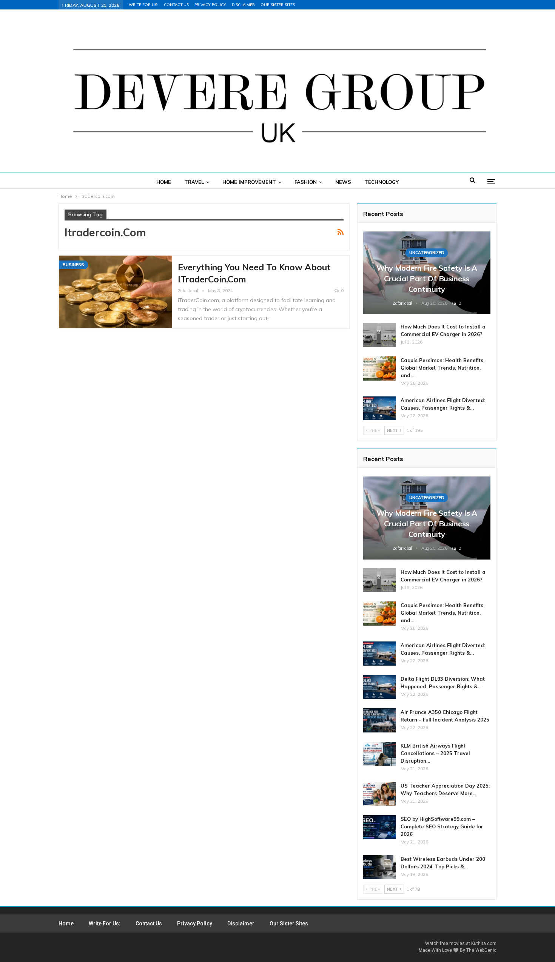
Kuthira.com (483, 943)
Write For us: (143, 4)
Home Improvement (249, 182)
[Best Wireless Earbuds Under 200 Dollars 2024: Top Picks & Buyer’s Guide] (379, 867)
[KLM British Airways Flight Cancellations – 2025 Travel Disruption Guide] (379, 754)
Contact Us (176, 4)
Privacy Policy (210, 4)
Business (73, 264)
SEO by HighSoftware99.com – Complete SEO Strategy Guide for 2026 (442, 826)
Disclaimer (243, 4)
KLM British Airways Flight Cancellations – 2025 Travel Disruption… (435, 753)
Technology (381, 182)
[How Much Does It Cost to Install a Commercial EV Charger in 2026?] (379, 335)
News (343, 182)
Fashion (305, 182)
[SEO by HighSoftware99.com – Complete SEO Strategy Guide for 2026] (379, 827)
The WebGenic (481, 950)
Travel (194, 182)
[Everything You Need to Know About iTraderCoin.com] (115, 292)
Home (163, 182)
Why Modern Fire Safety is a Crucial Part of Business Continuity (426, 278)
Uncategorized (426, 252)
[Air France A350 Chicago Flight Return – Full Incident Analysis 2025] (379, 720)
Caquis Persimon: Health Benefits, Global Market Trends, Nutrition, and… (442, 367)
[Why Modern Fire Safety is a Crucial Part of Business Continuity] (426, 272)
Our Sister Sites (278, 4)
